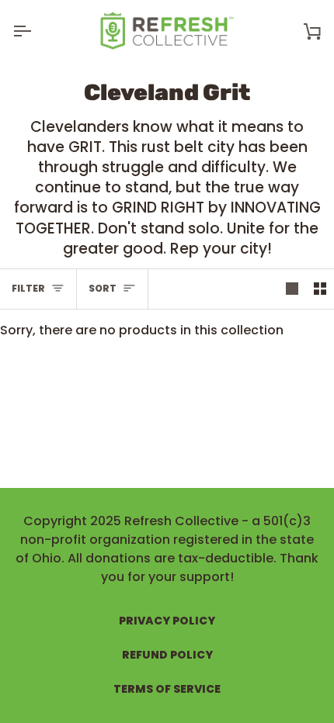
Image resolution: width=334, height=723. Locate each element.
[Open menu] (35, 30)
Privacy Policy (167, 620)
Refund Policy (167, 654)
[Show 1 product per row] (292, 289)
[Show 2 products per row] (320, 289)
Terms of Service (167, 689)
